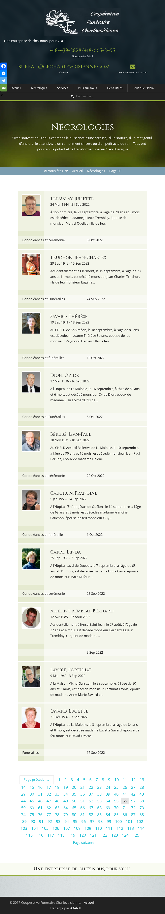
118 (61, 835)
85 (116, 814)
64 (65, 807)
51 (82, 801)
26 (125, 787)
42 (133, 794)
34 (65, 794)
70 (116, 807)
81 (82, 814)
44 (23, 801)
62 (48, 807)
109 (88, 828)
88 (141, 814)
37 (91, 794)
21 (82, 787)
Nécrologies (39, 88)
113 (130, 828)
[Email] (3, 87)
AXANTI (75, 908)
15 (32, 787)
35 (74, 794)
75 (32, 814)
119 (72, 835)
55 (116, 801)
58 (141, 801)
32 (48, 794)
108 (77, 828)
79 (65, 814)
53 (99, 801)
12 (133, 779)
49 (65, 801)
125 (136, 835)
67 (91, 807)
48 (57, 801)
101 (129, 821)
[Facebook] (3, 66)
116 (40, 835)
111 (109, 828)
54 (108, 801)
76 (40, 814)
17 (48, 787)
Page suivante (83, 842)
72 (133, 807)
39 (108, 794)
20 (74, 787)
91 (41, 821)
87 (133, 814)
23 (99, 787)
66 (82, 807)
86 (125, 814)
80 (74, 814)
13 (142, 779)
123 (114, 835)
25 (116, 787)
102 (139, 821)
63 (57, 807)
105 (45, 828)
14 (23, 787)
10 (116, 779)
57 (133, 801)
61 (40, 807)
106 (56, 828)
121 (93, 835)
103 (24, 828)
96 (83, 821)
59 (23, 807)
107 (66, 828)
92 (49, 821)
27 (133, 787)
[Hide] (1, 95)
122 (104, 835)
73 (141, 807)
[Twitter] (3, 80)
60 (32, 807)
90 (33, 821)
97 (92, 821)
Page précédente (37, 779)
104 (34, 828)
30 (32, 794)
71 (125, 807)
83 (99, 814)
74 (23, 814)
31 (40, 794)
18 (57, 787)
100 (118, 821)
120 (82, 835)
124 (125, 835)
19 (65, 787)
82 (91, 814)
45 (32, 801)
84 (108, 814)
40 (116, 794)
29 (23, 794)
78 (57, 814)
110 (98, 828)
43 (141, 794)
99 (109, 821)
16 (40, 787)
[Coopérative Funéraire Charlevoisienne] (82, 22)
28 (141, 787)
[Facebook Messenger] (3, 73)
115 (29, 835)
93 (58, 821)
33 (57, 794)
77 (48, 814)
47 (48, 801)
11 (125, 779)
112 (120, 828)
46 (40, 801)
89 (24, 821)
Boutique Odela (143, 88)
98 (100, 821)
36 (82, 794)
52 (91, 801)
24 (108, 787)
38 (99, 794)
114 (141, 828)
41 (125, 794)
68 (99, 807)
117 (50, 835)
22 (91, 787)
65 (74, 807)
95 (75, 821)
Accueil (16, 88)
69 (108, 807)
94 (66, 821)
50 (74, 801)
